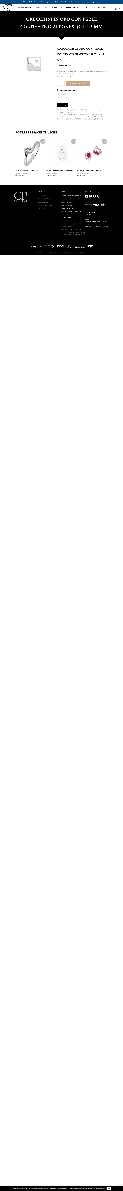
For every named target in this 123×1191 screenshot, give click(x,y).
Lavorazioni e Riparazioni (45, 205)
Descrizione (62, 105)
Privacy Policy (42, 208)
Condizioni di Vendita (44, 199)
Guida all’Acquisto (43, 202)
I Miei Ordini (42, 196)
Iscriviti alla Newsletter (92, 213)
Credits (85, 252)
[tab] (62, 105)
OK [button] (109, 1188)
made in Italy (63, 97)
